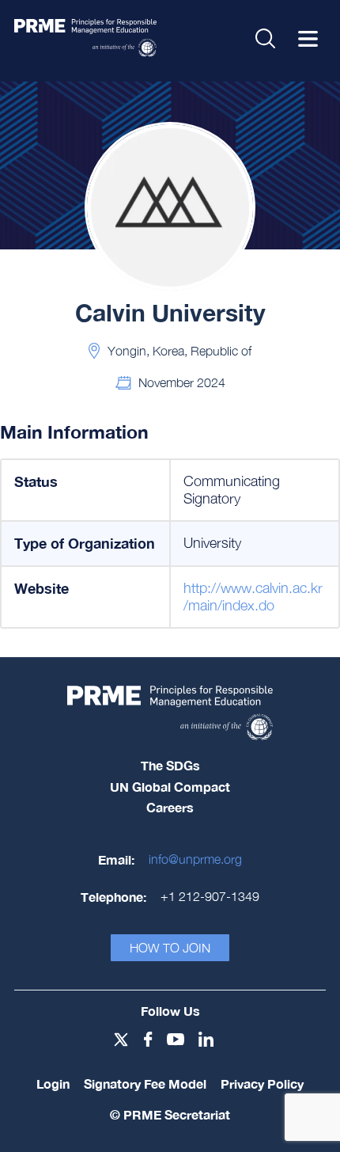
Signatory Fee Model (145, 1083)
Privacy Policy (262, 1083)
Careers (170, 807)
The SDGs (170, 765)
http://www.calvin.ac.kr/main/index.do (253, 597)
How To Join (170, 948)
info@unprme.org (195, 859)
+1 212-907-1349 (210, 896)
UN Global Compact (170, 786)
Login (53, 1083)
